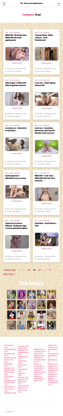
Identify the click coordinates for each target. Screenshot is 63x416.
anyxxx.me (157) (23, 346)
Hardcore (17, 32)
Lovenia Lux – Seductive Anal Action (16, 129)
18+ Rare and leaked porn (31, 3)
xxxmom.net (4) (39, 368)
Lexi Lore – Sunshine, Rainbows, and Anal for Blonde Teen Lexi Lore (45, 130)
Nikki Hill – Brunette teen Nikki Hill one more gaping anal (16, 37)
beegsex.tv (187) (9, 370)
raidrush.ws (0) (53, 364)
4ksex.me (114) (23, 379)
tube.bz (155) (22, 348)
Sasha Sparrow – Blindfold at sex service (15, 176)
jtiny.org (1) (37, 374)
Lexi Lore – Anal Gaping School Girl (45, 84)
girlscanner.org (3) (40, 372)
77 (50, 270)
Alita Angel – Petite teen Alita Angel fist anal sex (15, 84)
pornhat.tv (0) (52, 376)
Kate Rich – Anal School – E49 (46, 224)
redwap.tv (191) (9, 368)
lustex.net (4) (38, 370)
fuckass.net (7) (39, 366)
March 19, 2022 (22, 68)
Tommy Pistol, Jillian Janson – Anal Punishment (44, 37)
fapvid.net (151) (23, 350)
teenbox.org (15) (39, 355)
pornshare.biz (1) (39, 378)
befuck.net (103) (23, 385)
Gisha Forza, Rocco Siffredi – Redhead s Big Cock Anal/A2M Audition (16, 225)
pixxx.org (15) (38, 353)
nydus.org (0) (52, 345)
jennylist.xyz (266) (10, 357)
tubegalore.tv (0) (53, 370)
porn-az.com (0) (53, 353)
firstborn (11, 68)
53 (29, 270)
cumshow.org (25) (40, 351)
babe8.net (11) (38, 357)
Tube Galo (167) (9, 387)
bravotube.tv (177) (10, 380)
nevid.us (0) (51, 372)
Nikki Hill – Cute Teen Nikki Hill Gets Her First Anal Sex (45, 178)
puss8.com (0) (52, 366)
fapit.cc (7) (37, 364)
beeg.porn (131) (23, 377)
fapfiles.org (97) (39, 349)
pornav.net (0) (52, 374)
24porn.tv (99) (22, 388)
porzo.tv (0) (38, 380)
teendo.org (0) (52, 347)
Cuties (11, 32)
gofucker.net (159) (10, 393)
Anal (6, 32)
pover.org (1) (38, 376)
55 (40, 270)
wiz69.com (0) (52, 368)
